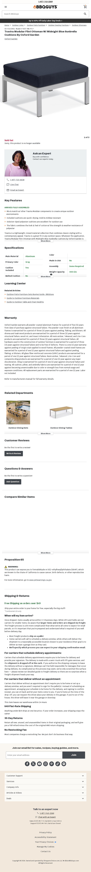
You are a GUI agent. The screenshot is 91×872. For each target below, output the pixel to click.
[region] (45, 91)
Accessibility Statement (45, 837)
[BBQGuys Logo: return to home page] (45, 7)
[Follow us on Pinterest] (51, 763)
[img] (45, 89)
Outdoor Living (18, 25)
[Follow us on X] (33, 763)
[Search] (85, 14)
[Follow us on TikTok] (57, 763)
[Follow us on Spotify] (63, 763)
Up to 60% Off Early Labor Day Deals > (45, 21)
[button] (45, 776)
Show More (45, 241)
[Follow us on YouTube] (39, 763)
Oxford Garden (11, 39)
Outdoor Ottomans (79, 25)
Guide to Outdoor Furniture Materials (23, 298)
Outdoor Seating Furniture (58, 25)
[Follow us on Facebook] (27, 763)
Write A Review (13, 453)
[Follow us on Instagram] (45, 763)
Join (73, 755)
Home (7, 25)
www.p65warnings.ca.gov (40, 580)
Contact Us (45, 851)
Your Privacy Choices (44, 842)
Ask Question (12, 482)
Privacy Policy (45, 832)
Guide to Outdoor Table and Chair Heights (25, 302)
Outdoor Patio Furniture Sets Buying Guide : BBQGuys (30, 294)
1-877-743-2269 (46, 1)
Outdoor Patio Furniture (36, 25)
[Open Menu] (5, 7)
